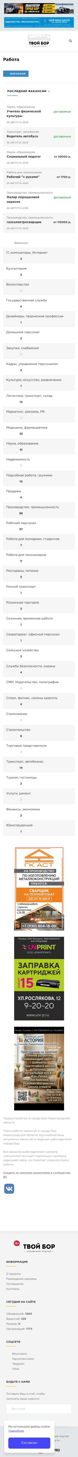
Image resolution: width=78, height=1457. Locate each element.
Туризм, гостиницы (21, 777)
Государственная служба (26, 300)
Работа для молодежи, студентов (32, 539)
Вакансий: (16, 1319)
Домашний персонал (23, 332)
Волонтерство (17, 284)
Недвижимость (18, 459)
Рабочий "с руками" (23, 177)
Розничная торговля (22, 602)
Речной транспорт (21, 587)
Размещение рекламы (21, 1279)
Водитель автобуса (22, 136)
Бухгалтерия (16, 268)
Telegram (18, 1364)
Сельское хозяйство (22, 650)
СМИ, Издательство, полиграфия (32, 682)
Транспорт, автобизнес (23, 132)
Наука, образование (21, 107)
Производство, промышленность (30, 193)
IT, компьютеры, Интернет (26, 253)
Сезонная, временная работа (29, 618)
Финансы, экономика (23, 809)
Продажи (13, 491)
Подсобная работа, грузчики (29, 475)
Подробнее (16, 1431)
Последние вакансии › (28, 91)
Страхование (16, 714)
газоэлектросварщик (24, 222)
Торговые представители (26, 746)
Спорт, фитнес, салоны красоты (31, 698)
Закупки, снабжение (22, 348)
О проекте (13, 1274)
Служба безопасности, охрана (30, 666)
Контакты (13, 1289)
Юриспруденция (19, 825)
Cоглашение (15, 1284)
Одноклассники (23, 1359)
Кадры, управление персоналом (32, 364)
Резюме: (13, 1324)
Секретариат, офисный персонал (32, 634)
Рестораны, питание (22, 571)
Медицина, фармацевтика (26, 428)
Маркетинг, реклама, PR (25, 412)
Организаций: (19, 1329)
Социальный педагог (24, 156)
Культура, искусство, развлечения (33, 380)
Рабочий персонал (21, 523)
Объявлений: (19, 1314)
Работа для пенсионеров (24, 173)
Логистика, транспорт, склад (29, 396)
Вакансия (18, 74)
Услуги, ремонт (18, 793)
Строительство (18, 730)
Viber (15, 1369)
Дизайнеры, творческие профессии (34, 316)
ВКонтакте (19, 1354)
